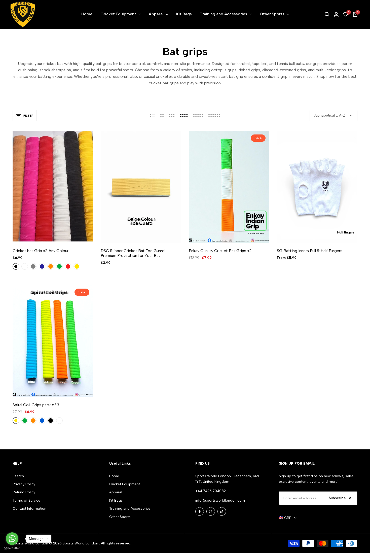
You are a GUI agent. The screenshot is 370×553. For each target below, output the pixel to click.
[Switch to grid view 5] (198, 115)
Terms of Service (26, 500)
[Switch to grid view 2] (162, 115)
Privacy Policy (24, 484)
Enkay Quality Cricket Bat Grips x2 (220, 250)
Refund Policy (24, 492)
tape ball (259, 63)
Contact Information (29, 508)
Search (18, 476)
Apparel (115, 492)
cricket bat (53, 63)
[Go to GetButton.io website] (12, 548)
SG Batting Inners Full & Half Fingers (309, 250)
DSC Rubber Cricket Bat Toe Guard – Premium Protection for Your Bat (134, 253)
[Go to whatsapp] (12, 538)
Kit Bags (116, 500)
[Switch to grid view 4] (184, 115)
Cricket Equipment (124, 484)
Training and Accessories (130, 508)
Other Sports (120, 517)
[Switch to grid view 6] (214, 115)
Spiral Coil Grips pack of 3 (36, 404)
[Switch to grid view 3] (172, 115)
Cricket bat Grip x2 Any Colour (40, 250)
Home (114, 476)
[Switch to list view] (152, 115)
